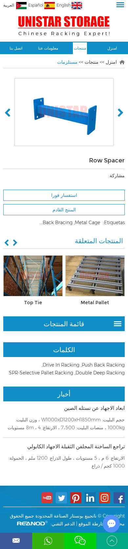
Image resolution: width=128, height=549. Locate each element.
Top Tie (33, 303)
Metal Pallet (95, 303)
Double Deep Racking (100, 373)
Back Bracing (58, 222)
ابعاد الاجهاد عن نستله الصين (94, 408)
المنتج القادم (64, 210)
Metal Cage (87, 222)
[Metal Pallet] (95, 276)
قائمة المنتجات (64, 324)
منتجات (80, 48)
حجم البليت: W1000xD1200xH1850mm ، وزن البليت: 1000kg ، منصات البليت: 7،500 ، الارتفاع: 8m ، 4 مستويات (66, 424)
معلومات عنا (48, 48)
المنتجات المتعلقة (99, 241)
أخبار (64, 394)
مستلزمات (67, 62)
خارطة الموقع (91, 524)
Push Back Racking (103, 365)
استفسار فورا (64, 195)
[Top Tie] (33, 276)
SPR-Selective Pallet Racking (41, 373)
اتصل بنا (16, 48)
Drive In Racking (61, 365)
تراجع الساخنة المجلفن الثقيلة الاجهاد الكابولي (76, 446)
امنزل (112, 48)
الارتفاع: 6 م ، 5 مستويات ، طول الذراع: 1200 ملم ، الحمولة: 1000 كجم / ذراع (67, 462)
